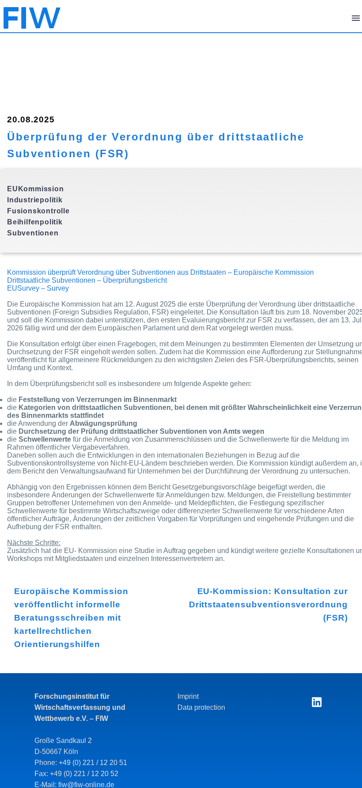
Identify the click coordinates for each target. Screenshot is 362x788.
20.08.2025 (31, 119)
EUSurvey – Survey (38, 288)
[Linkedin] (316, 702)
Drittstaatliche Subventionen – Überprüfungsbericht (87, 280)
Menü (356, 18)
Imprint (188, 696)
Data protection (201, 707)
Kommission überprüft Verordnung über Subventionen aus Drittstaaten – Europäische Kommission (160, 272)
